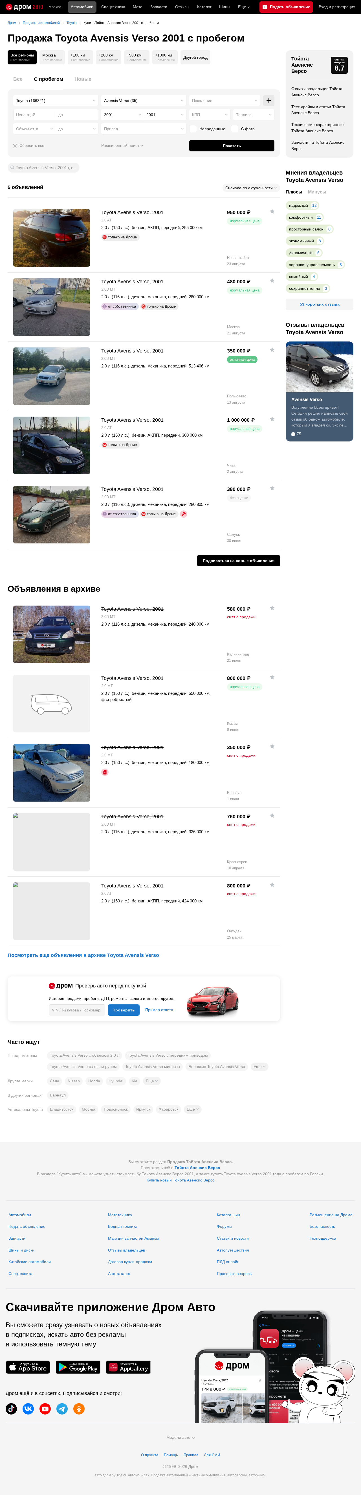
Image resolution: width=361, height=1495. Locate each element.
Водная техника (122, 1226)
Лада (54, 1081)
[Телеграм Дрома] (62, 1409)
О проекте (149, 1455)
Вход (337, 7)
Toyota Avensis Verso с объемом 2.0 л (84, 1055)
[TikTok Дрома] (11, 1409)
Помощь (171, 1455)
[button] (259, 1067)
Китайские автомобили (29, 1261)
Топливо (244, 114)
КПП (196, 114)
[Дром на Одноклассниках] (79, 1409)
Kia (134, 1081)
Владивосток (61, 1109)
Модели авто (178, 1437)
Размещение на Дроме (331, 1215)
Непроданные (212, 129)
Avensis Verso (306, 399)
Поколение (202, 100)
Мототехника (120, 1215)
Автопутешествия (233, 1250)
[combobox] (55, 100)
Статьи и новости (233, 1238)
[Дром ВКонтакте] (28, 1409)
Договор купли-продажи (130, 1261)
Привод (111, 129)
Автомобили (82, 7)
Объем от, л (27, 129)
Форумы (224, 1226)
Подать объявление (26, 1226)
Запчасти (158, 7)
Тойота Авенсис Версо (302, 65)
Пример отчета (159, 1009)
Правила (191, 1455)
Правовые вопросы (234, 1273)
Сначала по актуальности (249, 188)
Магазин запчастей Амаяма (133, 1238)
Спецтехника (20, 1273)
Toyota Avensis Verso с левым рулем (83, 1066)
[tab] (18, 82)
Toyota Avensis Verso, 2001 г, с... (46, 167)
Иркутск (143, 1109)
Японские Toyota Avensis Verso (216, 1066)
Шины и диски (21, 1250)
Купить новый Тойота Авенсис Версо (181, 1180)
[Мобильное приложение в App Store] (28, 1367)
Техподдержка (323, 1238)
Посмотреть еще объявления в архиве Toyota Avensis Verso (83, 955)
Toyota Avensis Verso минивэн (152, 1066)
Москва (55, 7)
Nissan (74, 1081)
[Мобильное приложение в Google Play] (78, 1367)
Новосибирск (116, 1109)
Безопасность (322, 1226)
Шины (224, 7)
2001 (108, 114)
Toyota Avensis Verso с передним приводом (168, 1055)
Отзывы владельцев (126, 1250)
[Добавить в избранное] (272, 211)
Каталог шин (228, 1215)
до (60, 129)
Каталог (204, 7)
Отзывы (182, 7)
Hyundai (116, 1081)
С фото (248, 129)
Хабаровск (168, 1109)
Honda (94, 1081)
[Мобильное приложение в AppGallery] (128, 1367)
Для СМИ (212, 1455)
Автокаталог (119, 1273)
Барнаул (58, 1095)
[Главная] (24, 7)
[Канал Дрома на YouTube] (45, 1409)
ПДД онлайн (228, 1261)
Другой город (195, 57)
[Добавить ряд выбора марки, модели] (268, 100)
